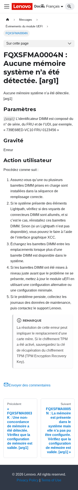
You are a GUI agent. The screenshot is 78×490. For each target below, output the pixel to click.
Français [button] (53, 6)
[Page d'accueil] (7, 19)
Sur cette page (17, 43)
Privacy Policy (28, 480)
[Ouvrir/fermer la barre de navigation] (6, 6)
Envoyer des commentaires (29, 385)
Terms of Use (51, 480)
